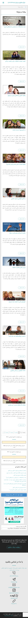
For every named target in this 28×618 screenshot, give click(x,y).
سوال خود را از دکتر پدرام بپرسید (14, 495)
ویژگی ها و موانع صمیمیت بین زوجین (16, 405)
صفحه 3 (11, 432)
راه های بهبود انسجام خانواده (18, 130)
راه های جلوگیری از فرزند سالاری (18, 199)
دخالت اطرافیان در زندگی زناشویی (17, 371)
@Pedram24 (14, 582)
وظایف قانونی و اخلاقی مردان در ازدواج (16, 96)
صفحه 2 (15, 432)
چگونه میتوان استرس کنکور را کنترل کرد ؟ (17, 490)
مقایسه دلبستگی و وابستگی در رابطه (17, 233)
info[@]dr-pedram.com (14, 587)
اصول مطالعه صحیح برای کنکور (20, 475)
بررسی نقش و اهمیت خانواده (18, 267)
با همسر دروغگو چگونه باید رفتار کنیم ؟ (16, 336)
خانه (25, 7)
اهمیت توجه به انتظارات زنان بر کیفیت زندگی (15, 61)
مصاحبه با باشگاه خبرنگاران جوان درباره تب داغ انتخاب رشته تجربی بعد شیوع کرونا (15, 480)
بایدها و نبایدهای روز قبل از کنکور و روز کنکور (17, 470)
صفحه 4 (6, 432)
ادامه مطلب (21, 47)
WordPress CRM (8, 616)
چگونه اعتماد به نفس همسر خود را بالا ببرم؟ (15, 164)
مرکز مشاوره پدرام (16, 2)
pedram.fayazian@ (14, 593)
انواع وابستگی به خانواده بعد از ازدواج (17, 302)
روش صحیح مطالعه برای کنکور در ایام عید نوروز (16, 473)
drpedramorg (14, 598)
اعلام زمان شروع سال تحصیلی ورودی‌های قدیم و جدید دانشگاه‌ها (15, 484)
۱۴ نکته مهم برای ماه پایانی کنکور (19, 487)
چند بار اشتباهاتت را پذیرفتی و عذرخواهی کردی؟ (14, 27)
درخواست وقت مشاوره (14, 547)
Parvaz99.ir (14, 604)
